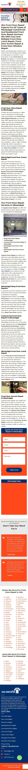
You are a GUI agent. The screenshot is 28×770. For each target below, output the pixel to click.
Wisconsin (21, 645)
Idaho (7, 624)
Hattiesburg (9, 673)
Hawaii (7, 620)
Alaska (7, 597)
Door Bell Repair (6, 716)
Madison (8, 680)
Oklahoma (21, 618)
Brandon (8, 663)
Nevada (20, 612)
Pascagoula (21, 669)
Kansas (7, 630)
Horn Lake (8, 675)
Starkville (20, 675)
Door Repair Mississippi (10, 12)
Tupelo (20, 676)
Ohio (19, 616)
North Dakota (22, 601)
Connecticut (9, 609)
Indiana (7, 628)
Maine (7, 639)
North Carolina (22, 599)
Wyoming (21, 649)
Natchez (20, 663)
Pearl (19, 671)
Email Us (7, 754)
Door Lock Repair (6, 719)
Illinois (7, 626)
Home (2, 12)
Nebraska (21, 603)
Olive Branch (22, 665)
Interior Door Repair (7, 734)
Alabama (8, 599)
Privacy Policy (5, 744)
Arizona (7, 603)
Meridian (20, 661)
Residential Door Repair (8, 725)
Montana (20, 597)
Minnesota (8, 643)
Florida (7, 616)
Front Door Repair (7, 731)
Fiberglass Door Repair (8, 738)
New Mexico (21, 610)
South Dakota (22, 632)
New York (21, 614)
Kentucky (8, 632)
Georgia (7, 618)
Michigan (8, 641)
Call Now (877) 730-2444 (10, 9)
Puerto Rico (21, 624)
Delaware (8, 614)
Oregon (20, 620)
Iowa (7, 622)
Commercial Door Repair (9, 728)
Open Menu (25, 9)
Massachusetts (10, 635)
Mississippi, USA (9, 751)
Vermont (20, 641)
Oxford (20, 667)
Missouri (8, 645)
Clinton (7, 665)
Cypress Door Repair (14, 767)
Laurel (7, 678)
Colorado (8, 607)
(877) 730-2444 (9, 757)
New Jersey (21, 608)
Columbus (8, 667)
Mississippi (8, 647)
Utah (19, 637)
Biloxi (7, 661)
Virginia (20, 639)
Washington (21, 643)
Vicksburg (21, 678)
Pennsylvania (22, 622)
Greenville (8, 669)
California (8, 605)
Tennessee (21, 633)
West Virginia (22, 647)
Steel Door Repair (6, 722)
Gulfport (8, 671)
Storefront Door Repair (8, 741)
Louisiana (8, 634)
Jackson (8, 676)
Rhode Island (22, 626)
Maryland (8, 637)
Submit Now (14, 470)
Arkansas (8, 601)
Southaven (21, 673)
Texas (19, 635)
